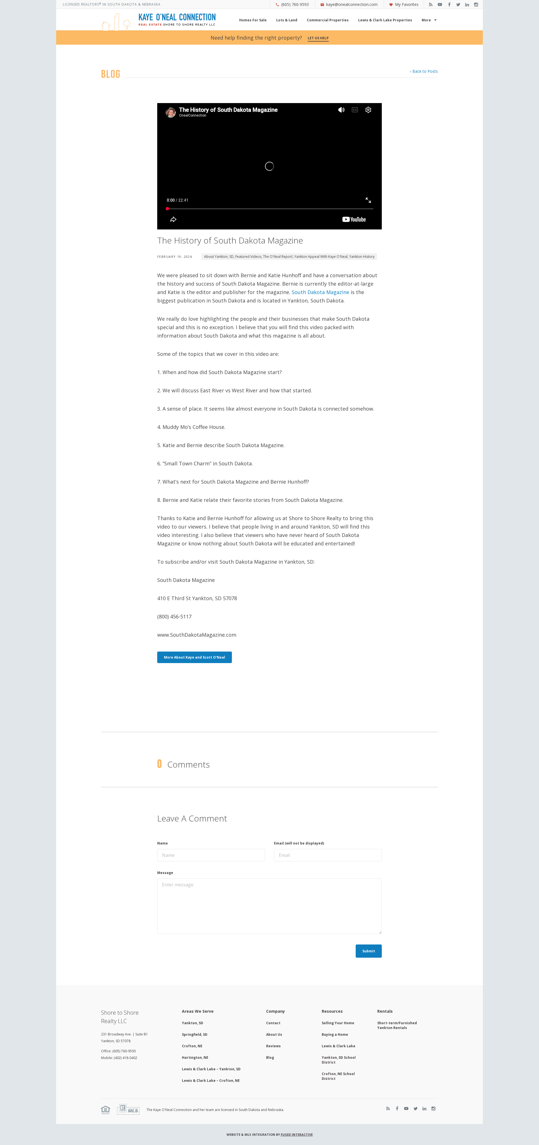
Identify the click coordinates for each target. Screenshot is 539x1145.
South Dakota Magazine (320, 292)
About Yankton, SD (219, 256)
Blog (270, 1057)
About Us (274, 1034)
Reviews (273, 1046)
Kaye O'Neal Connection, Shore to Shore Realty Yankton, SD (158, 22)
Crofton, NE (192, 1046)
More (426, 20)
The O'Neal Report (278, 256)
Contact (273, 1023)
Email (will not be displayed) (299, 843)
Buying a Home (335, 1034)
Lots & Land (286, 20)
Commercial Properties (328, 20)
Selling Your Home (338, 1023)
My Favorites (407, 4)
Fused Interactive (297, 1134)
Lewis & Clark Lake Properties (385, 20)
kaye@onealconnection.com (352, 4)
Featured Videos (248, 256)
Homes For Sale (253, 20)
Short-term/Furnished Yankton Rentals (397, 1025)
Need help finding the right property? (270, 37)
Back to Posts (425, 71)
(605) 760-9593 (295, 4)
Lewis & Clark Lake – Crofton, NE (211, 1080)
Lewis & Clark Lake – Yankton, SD (211, 1069)
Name (162, 843)
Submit (368, 951)
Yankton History (361, 256)
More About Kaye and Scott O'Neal (194, 657)
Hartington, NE (195, 1057)
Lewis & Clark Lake (338, 1046)
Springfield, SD (194, 1034)
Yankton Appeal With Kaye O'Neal (321, 256)
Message (165, 872)
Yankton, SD (192, 1023)
